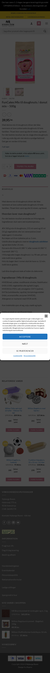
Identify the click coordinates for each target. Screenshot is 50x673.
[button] (46, 316)
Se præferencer (25, 351)
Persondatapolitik (30, 356)
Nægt (25, 343)
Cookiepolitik (17, 356)
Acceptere (25, 336)
